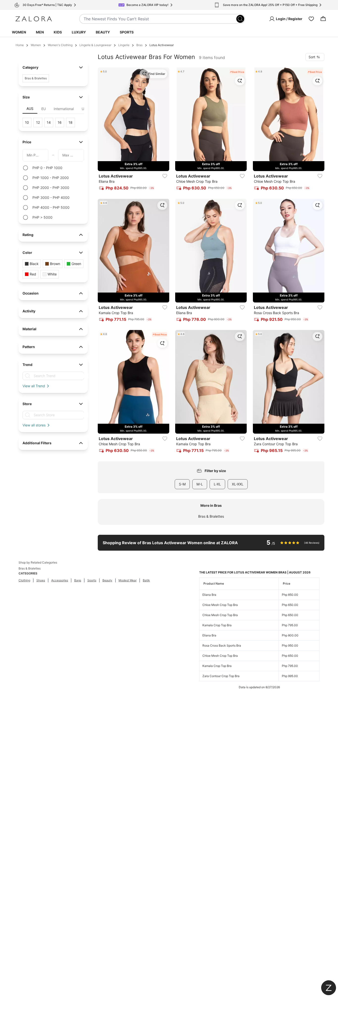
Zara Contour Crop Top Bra (221, 676)
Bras (139, 45)
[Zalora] (33, 18)
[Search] (240, 19)
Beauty (103, 32)
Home (20, 45)
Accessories (59, 580)
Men (40, 32)
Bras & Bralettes (211, 516)
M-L (199, 484)
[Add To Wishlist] (164, 176)
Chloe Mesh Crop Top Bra (220, 605)
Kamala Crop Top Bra (217, 625)
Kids (58, 32)
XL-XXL (237, 484)
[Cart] (323, 19)
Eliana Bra (209, 595)
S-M (182, 484)
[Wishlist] (311, 19)
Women (19, 32)
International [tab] (64, 109)
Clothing (24, 580)
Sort (312, 57)
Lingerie (123, 45)
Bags (77, 580)
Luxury (79, 32)
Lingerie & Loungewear (95, 45)
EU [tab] (43, 109)
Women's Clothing (60, 45)
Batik (146, 580)
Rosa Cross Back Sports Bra (221, 645)
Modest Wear (128, 580)
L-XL (217, 484)
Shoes (40, 580)
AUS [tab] (29, 108)
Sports (127, 32)
